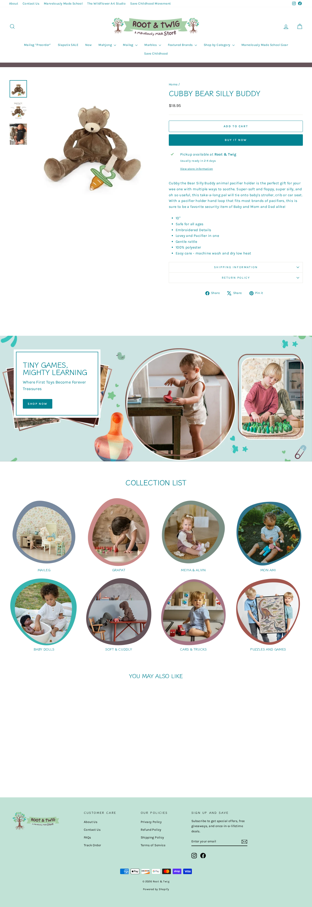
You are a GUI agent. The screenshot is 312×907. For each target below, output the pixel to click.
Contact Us (31, 3)
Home (173, 84)
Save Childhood (156, 54)
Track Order (92, 845)
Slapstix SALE (68, 45)
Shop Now (38, 403)
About (13, 3)
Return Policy (236, 277)
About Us (90, 822)
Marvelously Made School (63, 3)
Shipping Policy (152, 837)
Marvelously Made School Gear (264, 45)
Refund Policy (151, 830)
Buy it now (236, 140)
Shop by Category (217, 45)
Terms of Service (153, 845)
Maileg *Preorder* (37, 45)
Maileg (128, 45)
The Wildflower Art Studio (106, 3)
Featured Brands (180, 45)
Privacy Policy (151, 822)
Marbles (150, 45)
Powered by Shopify (156, 889)
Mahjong (105, 45)
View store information (196, 168)
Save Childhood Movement (150, 3)
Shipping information (236, 267)
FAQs (87, 837)
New (88, 45)
